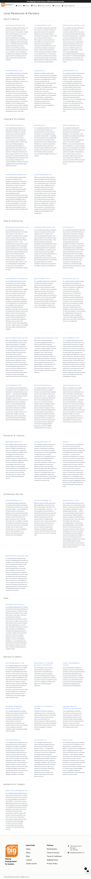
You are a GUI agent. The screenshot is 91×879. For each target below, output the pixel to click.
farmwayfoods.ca (13, 740)
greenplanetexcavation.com (17, 227)
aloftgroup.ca (68, 227)
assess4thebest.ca (14, 500)
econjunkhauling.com (43, 174)
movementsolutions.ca (15, 604)
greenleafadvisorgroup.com (17, 556)
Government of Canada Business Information (43, 664)
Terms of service (53, 853)
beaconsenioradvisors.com (74, 25)
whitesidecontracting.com (17, 278)
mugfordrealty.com (71, 500)
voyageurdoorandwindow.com (46, 338)
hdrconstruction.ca (71, 278)
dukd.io (66, 442)
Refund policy (52, 849)
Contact (29, 860)
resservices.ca (40, 740)
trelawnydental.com (42, 25)
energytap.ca (39, 71)
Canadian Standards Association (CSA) (14, 707)
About (28, 853)
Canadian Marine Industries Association (72, 707)
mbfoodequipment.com (15, 663)
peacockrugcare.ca (71, 125)
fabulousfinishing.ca (42, 385)
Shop (28, 856)
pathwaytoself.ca (70, 71)
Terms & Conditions (54, 856)
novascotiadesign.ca (42, 500)
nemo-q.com (68, 740)
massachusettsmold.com (16, 174)
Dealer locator (31, 863)
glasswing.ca (39, 125)
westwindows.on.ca (42, 278)
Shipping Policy (52, 860)
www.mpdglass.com (71, 338)
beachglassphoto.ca (14, 442)
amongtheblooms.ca (42, 442)
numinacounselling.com (15, 25)
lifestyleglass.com (14, 385)
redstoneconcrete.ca (71, 385)
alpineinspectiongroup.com (17, 338)
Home (28, 849)
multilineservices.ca (14, 125)
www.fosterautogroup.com (17, 790)
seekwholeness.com (14, 71)
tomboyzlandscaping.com (44, 227)
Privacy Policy (52, 863)
